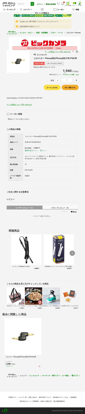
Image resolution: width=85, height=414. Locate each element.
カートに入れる (52, 87)
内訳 (77, 74)
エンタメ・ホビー (26, 33)
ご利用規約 (73, 397)
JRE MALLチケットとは (60, 397)
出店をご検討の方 (46, 401)
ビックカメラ (34, 376)
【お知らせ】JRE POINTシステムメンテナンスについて (38, 21)
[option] (18, 61)
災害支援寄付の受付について (29, 26)
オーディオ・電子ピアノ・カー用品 (55, 376)
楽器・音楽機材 (42, 33)
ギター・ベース (57, 33)
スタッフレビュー (60, 208)
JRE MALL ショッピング (12, 33)
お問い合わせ (32, 397)
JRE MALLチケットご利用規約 (29, 401)
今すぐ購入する (70, 87)
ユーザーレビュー (24, 208)
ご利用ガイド (12, 397)
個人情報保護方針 (59, 401)
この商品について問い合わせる (59, 52)
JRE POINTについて (44, 397)
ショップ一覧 (22, 397)
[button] (72, 253)
